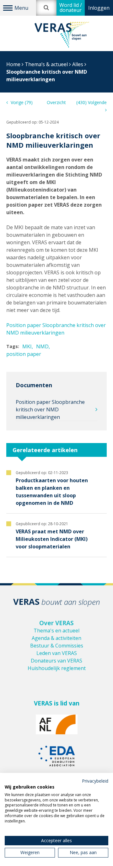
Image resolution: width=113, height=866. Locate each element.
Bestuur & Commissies (56, 645)
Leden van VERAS (56, 653)
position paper (23, 354)
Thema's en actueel (56, 630)
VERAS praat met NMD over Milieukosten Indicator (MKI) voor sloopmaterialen (52, 539)
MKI (27, 346)
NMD (42, 346)
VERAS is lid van (56, 703)
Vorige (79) (21, 102)
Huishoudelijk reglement (57, 668)
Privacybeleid (95, 781)
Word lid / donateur (70, 7)
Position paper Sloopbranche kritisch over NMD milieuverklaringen (50, 409)
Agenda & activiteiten (56, 638)
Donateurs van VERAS (56, 660)
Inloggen (99, 7)
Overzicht (56, 102)
